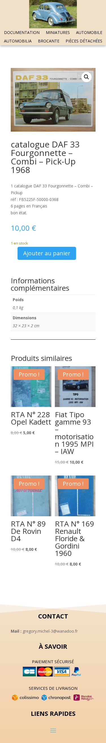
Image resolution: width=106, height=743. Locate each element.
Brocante (48, 41)
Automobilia (18, 41)
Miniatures (58, 33)
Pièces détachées (84, 41)
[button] (86, 77)
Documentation (22, 33)
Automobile (89, 33)
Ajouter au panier (46, 253)
